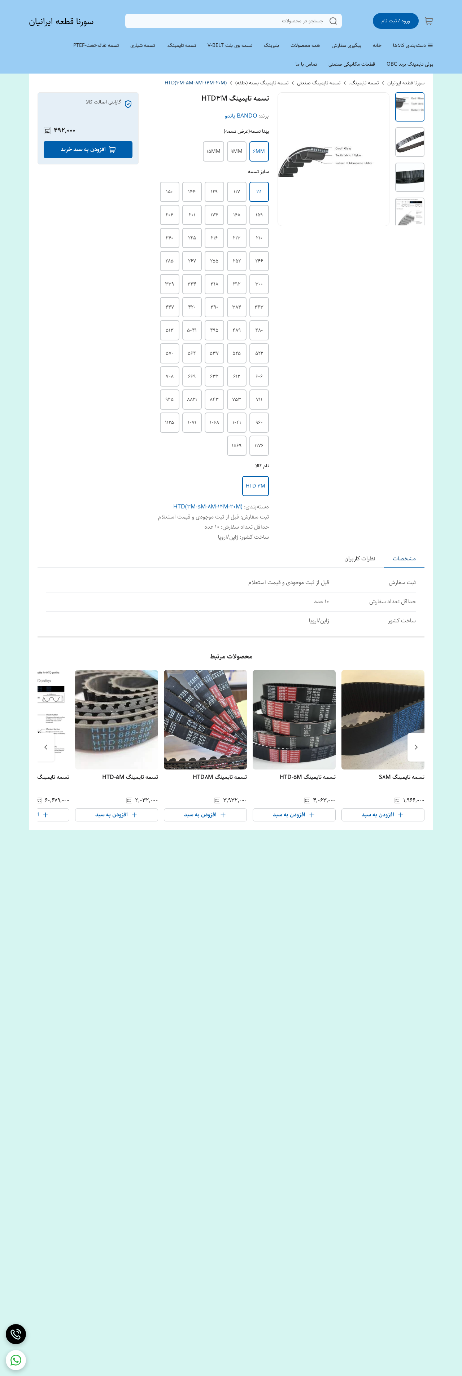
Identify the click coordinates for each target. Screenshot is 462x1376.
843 (214, 399)
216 (214, 238)
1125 (169, 423)
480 (259, 330)
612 (236, 376)
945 (169, 399)
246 (259, 261)
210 (259, 238)
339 (169, 284)
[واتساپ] (16, 1360)
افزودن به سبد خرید (83, 149)
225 (192, 238)
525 (236, 353)
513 (170, 330)
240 (169, 238)
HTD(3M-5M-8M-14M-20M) (196, 83)
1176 (258, 446)
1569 (236, 446)
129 (214, 192)
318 (214, 284)
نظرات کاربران (359, 558)
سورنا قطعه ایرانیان (61, 21)
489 (236, 330)
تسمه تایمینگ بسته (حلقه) (261, 83)
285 (169, 261)
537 (214, 353)
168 (236, 215)
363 (258, 307)
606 (259, 376)
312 (236, 284)
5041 (192, 330)
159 (259, 215)
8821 (192, 399)
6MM (259, 151)
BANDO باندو (241, 115)
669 (192, 376)
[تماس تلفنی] (16, 1334)
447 (169, 307)
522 (259, 353)
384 (236, 307)
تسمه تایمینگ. (364, 83)
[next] (46, 747)
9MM (237, 151)
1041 (236, 423)
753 (236, 399)
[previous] (416, 747)
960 (259, 423)
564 (192, 353)
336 (191, 284)
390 (214, 307)
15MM (213, 151)
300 (259, 284)
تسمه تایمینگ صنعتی (318, 83)
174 (214, 215)
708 (170, 376)
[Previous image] (288, 159)
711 (259, 399)
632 (214, 376)
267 (192, 261)
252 (237, 261)
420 (192, 307)
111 (259, 192)
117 (237, 192)
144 (192, 192)
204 (169, 215)
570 (170, 353)
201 (192, 215)
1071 (192, 423)
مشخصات (404, 558)
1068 (214, 423)
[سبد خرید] (428, 21)
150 (169, 192)
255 (214, 261)
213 (236, 238)
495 (214, 330)
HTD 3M (255, 486)
